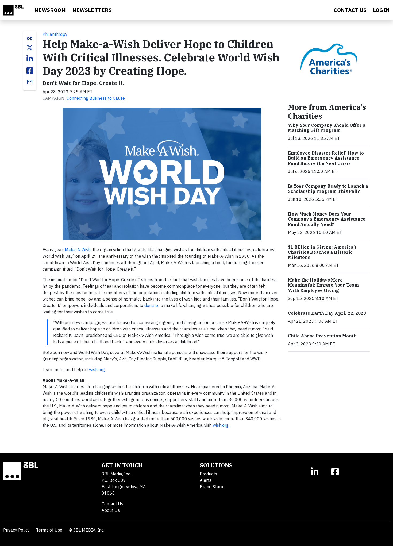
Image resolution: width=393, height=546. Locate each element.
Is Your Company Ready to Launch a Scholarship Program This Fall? (328, 188)
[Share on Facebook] (29, 70)
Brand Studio (212, 486)
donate (151, 305)
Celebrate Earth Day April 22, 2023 (327, 313)
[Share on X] (29, 47)
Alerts (205, 480)
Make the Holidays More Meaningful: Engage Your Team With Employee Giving (323, 285)
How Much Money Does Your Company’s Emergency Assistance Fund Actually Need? (326, 219)
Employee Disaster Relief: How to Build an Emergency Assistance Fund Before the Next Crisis (326, 158)
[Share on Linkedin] (29, 59)
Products (208, 473)
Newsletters (92, 10)
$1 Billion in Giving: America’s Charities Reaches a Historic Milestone (322, 252)
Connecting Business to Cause (96, 98)
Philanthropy (55, 34)
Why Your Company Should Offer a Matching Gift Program (326, 127)
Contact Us (112, 503)
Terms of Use (49, 530)
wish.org (97, 369)
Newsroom (50, 10)
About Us (111, 510)
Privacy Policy (16, 530)
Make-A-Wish (78, 249)
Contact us (350, 10)
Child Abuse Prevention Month (322, 336)
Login (381, 10)
